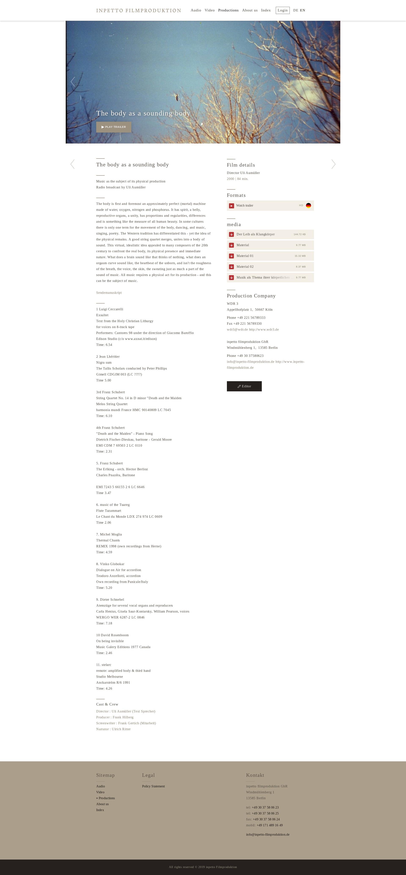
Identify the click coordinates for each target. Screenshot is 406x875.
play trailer (115, 127)
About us (250, 10)
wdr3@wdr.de (237, 329)
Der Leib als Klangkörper (256, 234)
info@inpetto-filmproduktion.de (250, 361)
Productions (228, 10)
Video (210, 10)
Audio (196, 10)
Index (266, 10)
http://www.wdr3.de (264, 329)
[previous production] (72, 164)
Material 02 (245, 266)
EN (302, 10)
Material (243, 245)
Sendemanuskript (109, 292)
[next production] (333, 164)
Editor (246, 386)
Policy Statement (153, 786)
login (283, 10)
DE (295, 10)
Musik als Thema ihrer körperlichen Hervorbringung (276, 277)
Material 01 (245, 256)
